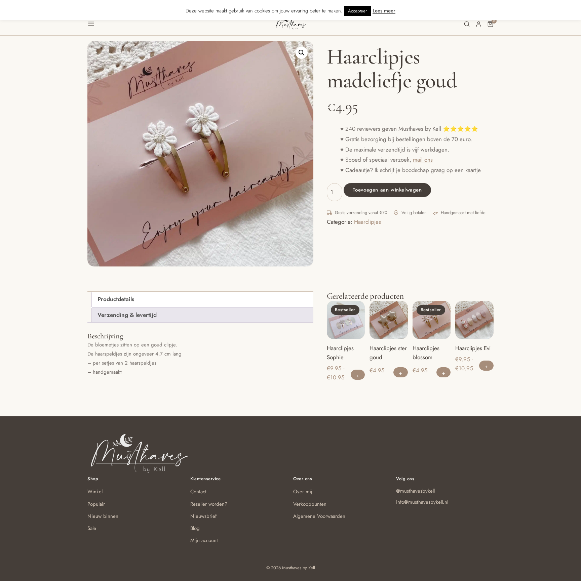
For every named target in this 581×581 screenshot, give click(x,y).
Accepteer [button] (357, 11)
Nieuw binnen (102, 516)
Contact (198, 491)
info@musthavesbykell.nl (422, 502)
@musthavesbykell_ (416, 491)
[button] (181, 24)
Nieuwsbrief (203, 516)
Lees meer (384, 10)
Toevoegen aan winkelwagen (387, 190)
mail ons (423, 160)
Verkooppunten (309, 504)
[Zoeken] (467, 24)
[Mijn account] (478, 24)
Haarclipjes (367, 222)
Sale (91, 528)
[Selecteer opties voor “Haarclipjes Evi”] (486, 366)
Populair (96, 504)
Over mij (302, 491)
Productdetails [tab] (116, 299)
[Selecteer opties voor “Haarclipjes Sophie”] (358, 375)
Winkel (95, 491)
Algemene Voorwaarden (319, 516)
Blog (195, 528)
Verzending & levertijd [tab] (127, 315)
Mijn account (204, 540)
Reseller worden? (208, 504)
